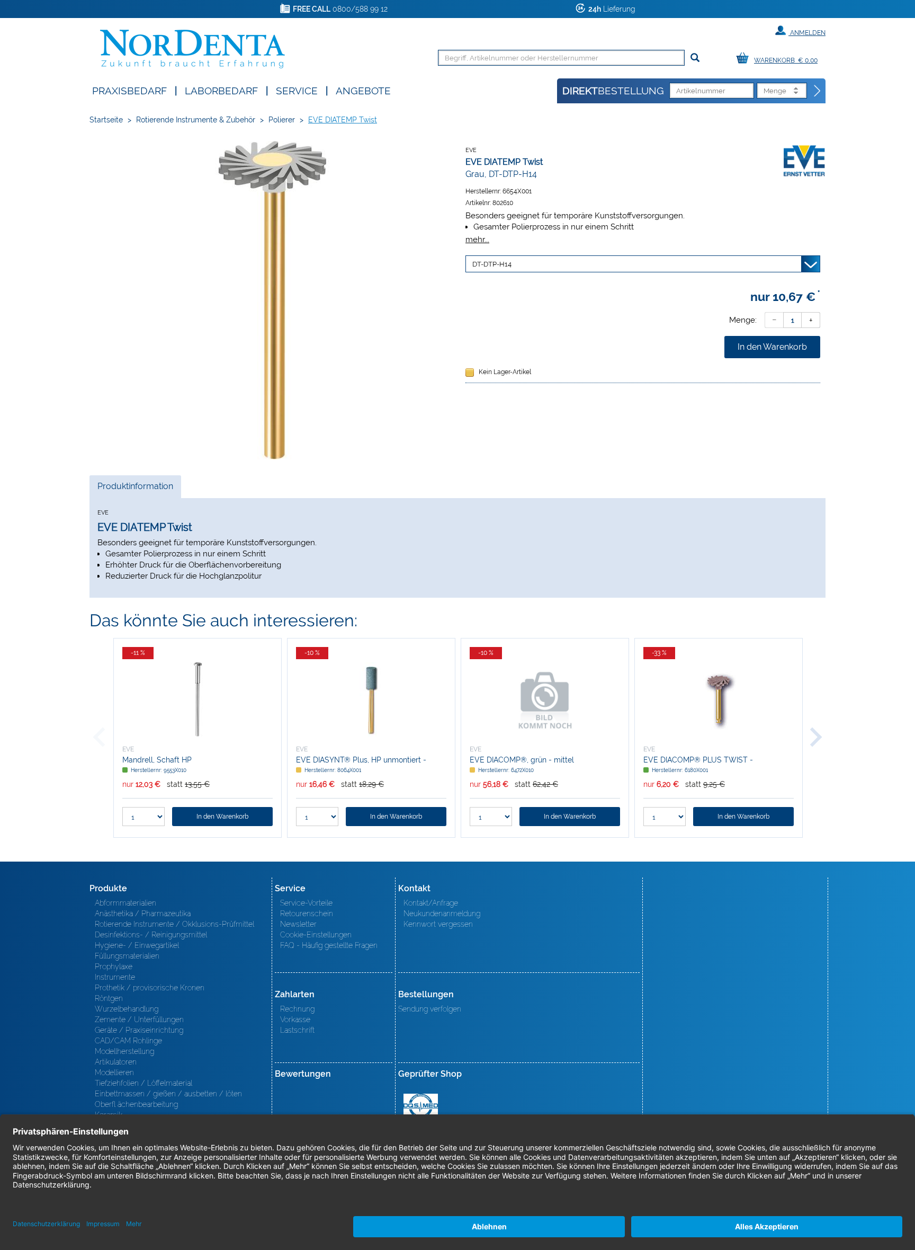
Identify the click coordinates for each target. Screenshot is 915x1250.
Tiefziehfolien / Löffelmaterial (143, 1083)
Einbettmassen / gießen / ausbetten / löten (168, 1093)
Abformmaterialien (125, 903)
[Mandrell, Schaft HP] (197, 699)
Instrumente (115, 977)
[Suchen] (695, 58)
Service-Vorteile (306, 903)
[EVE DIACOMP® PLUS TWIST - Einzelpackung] (718, 699)
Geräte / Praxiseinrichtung (139, 1030)
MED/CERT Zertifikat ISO (420, 1106)
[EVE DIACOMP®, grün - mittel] (545, 699)
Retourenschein (306, 913)
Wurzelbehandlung (126, 1009)
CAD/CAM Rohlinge (128, 1040)
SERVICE (297, 90)
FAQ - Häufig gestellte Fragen (329, 945)
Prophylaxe (113, 966)
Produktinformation (135, 489)
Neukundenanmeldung (441, 913)
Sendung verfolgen (429, 1009)
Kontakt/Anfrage (430, 903)
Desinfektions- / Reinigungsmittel (151, 934)
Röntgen (109, 998)
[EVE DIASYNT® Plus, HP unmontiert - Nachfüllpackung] (371, 699)
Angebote (363, 90)
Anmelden (807, 33)
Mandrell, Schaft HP (157, 760)
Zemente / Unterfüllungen (139, 1019)
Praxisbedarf (129, 90)
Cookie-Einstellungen (316, 934)
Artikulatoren (116, 1062)
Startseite (106, 120)
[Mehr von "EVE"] (804, 161)
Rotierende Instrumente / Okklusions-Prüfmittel (174, 924)
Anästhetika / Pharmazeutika (143, 913)
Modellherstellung (124, 1051)
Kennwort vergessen (438, 924)
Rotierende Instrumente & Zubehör (195, 120)
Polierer (281, 120)
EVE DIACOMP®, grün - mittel (522, 760)
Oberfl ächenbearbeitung (136, 1104)
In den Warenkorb (772, 347)
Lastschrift (297, 1030)
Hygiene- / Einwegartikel (137, 945)
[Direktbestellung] (818, 91)
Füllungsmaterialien (127, 956)
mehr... (477, 239)
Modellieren (114, 1072)
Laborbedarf (221, 90)
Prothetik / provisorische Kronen (149, 987)
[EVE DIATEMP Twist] (272, 300)
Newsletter (298, 924)
